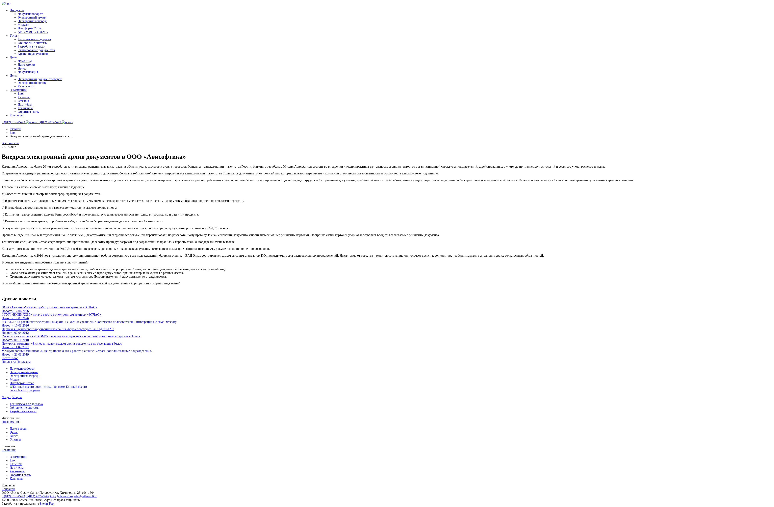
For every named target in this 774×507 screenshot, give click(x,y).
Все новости (10, 143)
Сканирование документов (36, 50)
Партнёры (25, 104)
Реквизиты (25, 108)
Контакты (16, 115)
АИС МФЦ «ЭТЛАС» (33, 32)
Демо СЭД (25, 61)
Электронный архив (32, 17)
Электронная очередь (32, 21)
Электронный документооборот (40, 79)
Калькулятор (26, 86)
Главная (15, 129)
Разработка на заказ (31, 46)
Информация (11, 421)
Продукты (17, 10)
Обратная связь (28, 111)
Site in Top (47, 503)
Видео (22, 68)
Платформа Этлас (30, 28)
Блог (21, 93)
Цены (14, 75)
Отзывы (23, 101)
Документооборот (30, 14)
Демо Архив (26, 64)
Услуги (14, 35)
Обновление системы (32, 43)
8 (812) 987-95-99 (37, 496)
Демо (13, 57)
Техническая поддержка (34, 39)
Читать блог (10, 358)
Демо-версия (18, 428)
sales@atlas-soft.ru (85, 496)
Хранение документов (33, 53)
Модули (23, 24)
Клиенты (24, 97)
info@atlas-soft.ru (61, 496)
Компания (9, 450)
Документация (28, 72)
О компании (18, 90)
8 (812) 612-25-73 (13, 496)
